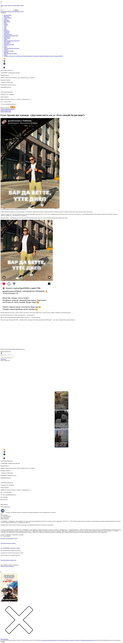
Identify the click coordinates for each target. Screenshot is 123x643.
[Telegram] (4, 62)
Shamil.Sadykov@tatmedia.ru (7, 566)
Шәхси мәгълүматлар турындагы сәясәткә (69, 640)
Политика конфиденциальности (8, 560)
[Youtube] (4, 64)
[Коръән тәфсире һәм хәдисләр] (4, 59)
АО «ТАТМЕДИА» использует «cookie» (10, 548)
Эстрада (22, 5)
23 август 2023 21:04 (6, 110)
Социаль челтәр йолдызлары (8, 109)
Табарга (16, 10)
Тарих (13, 5)
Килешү (2, 641)
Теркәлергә (3, 359)
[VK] (4, 61)
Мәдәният (17, 5)
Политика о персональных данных (9, 538)
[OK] (4, 66)
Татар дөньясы (8, 5)
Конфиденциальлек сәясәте (88, 640)
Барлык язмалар (4, 639)
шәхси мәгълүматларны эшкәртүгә (49, 640)
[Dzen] (4, 68)
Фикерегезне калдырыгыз (6, 357)
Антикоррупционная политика (8, 543)
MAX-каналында (16, 349)
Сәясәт (2, 5)
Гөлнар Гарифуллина (6, 111)
